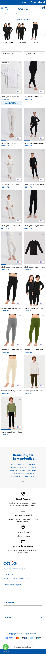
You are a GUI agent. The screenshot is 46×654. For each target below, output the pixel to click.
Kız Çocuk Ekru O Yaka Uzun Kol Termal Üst (10, 184)
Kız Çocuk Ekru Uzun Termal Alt (9, 143)
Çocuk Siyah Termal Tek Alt (11, 308)
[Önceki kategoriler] (3, 33)
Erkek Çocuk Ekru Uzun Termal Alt (10, 267)
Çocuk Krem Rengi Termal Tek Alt (11, 391)
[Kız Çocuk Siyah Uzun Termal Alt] (34, 77)
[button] (3, 140)
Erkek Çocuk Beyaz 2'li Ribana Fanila (10, 97)
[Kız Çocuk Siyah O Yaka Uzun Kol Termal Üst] (34, 124)
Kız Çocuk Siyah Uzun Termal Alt (33, 97)
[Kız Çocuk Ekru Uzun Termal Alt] (11, 124)
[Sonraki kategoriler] (43, 33)
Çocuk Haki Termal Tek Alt (33, 349)
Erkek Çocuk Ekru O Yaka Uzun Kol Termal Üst (11, 226)
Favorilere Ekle (20, 63)
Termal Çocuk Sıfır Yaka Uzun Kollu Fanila (33, 308)
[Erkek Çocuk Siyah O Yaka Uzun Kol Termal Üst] (34, 165)
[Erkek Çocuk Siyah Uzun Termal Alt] (34, 206)
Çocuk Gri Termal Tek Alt (11, 349)
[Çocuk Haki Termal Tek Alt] (34, 330)
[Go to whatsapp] (6, 647)
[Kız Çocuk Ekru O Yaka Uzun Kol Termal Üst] (11, 165)
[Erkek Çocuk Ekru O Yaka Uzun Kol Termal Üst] (11, 206)
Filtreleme (9, 54)
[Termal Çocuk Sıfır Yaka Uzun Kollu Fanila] (34, 289)
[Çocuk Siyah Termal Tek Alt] (11, 289)
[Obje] (10, 563)
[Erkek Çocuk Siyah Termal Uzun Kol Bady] (34, 247)
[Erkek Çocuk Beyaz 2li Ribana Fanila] (11, 77)
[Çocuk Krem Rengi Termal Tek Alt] (11, 371)
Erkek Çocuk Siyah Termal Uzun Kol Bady (34, 267)
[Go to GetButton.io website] (5, 651)
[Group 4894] (23, 638)
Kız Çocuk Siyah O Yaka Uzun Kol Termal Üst (33, 143)
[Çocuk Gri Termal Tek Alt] (11, 330)
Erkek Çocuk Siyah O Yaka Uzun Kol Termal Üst (34, 184)
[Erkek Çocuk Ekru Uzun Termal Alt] (11, 247)
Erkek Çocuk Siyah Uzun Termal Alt (34, 226)
